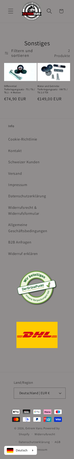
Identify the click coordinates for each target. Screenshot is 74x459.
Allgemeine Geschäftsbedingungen (27, 227)
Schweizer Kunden (23, 161)
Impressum (17, 184)
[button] (10, 11)
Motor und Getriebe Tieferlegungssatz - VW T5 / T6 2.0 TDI (52, 89)
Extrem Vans (34, 428)
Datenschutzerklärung (27, 195)
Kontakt (15, 150)
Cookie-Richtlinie (22, 139)
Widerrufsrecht (45, 434)
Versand (15, 173)
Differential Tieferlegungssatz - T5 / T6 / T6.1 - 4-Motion (19, 89)
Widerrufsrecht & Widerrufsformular (23, 210)
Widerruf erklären (23, 253)
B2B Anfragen (19, 242)
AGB (57, 442)
